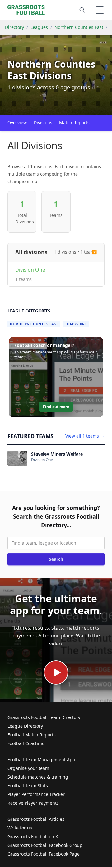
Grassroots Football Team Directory (43, 717)
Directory (14, 27)
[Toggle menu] (100, 10)
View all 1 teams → (85, 436)
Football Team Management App (41, 759)
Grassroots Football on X (32, 836)
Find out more (56, 406)
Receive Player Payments (33, 803)
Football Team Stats (27, 785)
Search (56, 559)
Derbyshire (75, 323)
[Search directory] (82, 10)
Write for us (19, 828)
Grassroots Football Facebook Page (43, 854)
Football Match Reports (31, 735)
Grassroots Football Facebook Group (44, 845)
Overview (17, 122)
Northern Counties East (78, 27)
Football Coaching (26, 743)
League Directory (25, 726)
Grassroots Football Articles (35, 819)
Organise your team (28, 768)
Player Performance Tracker (36, 794)
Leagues (39, 27)
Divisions (43, 122)
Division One (30, 269)
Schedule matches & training (37, 777)
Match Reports (74, 122)
